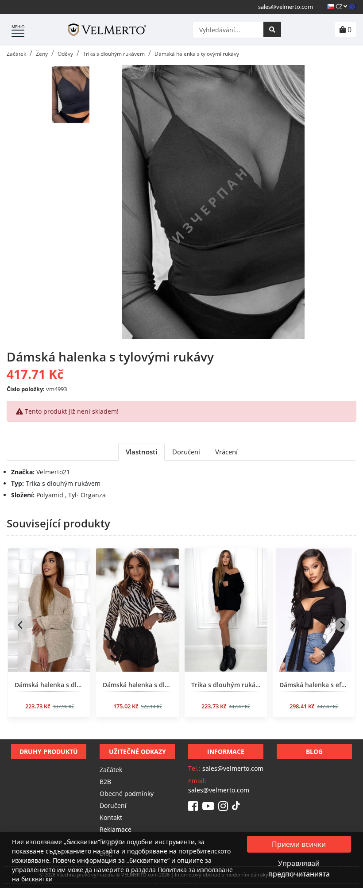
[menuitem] (70, 94)
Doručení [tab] (186, 451)
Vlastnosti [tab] (141, 451)
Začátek (111, 769)
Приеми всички (299, 844)
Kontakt (111, 817)
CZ (339, 6)
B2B (105, 781)
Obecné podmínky (127, 793)
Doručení (113, 805)
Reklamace (115, 829)
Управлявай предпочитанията (299, 868)
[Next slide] (342, 625)
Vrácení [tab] (226, 451)
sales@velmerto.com (285, 7)
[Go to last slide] (21, 625)
